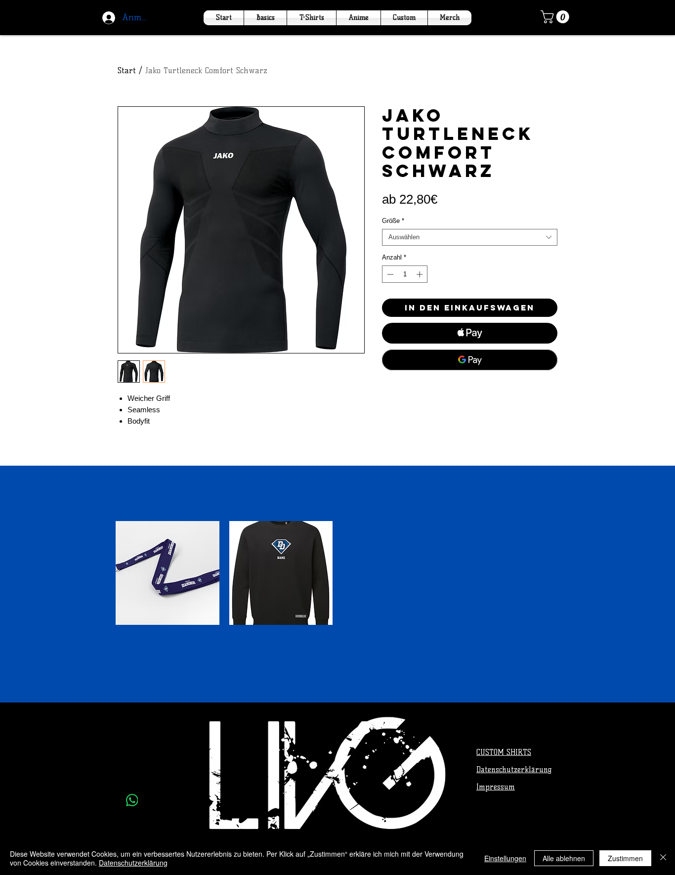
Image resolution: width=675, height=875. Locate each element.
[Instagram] (132, 776)
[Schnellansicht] (167, 573)
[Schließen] (663, 858)
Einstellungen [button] (505, 858)
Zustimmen (625, 858)
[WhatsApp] (132, 800)
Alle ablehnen (564, 858)
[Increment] (420, 274)
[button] (556, 16)
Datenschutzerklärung (133, 863)
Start (127, 70)
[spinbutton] (405, 274)
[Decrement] (389, 274)
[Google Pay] (469, 360)
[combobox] (469, 237)
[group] (337, 598)
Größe (393, 220)
